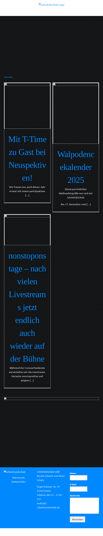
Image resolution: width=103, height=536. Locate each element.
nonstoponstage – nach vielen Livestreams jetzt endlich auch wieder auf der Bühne (27, 307)
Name (73, 473)
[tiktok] (54, 531)
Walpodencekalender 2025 (75, 167)
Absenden (77, 519)
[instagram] (49, 531)
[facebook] (43, 531)
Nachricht (75, 495)
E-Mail (74, 484)
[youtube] (59, 531)
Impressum (18, 477)
